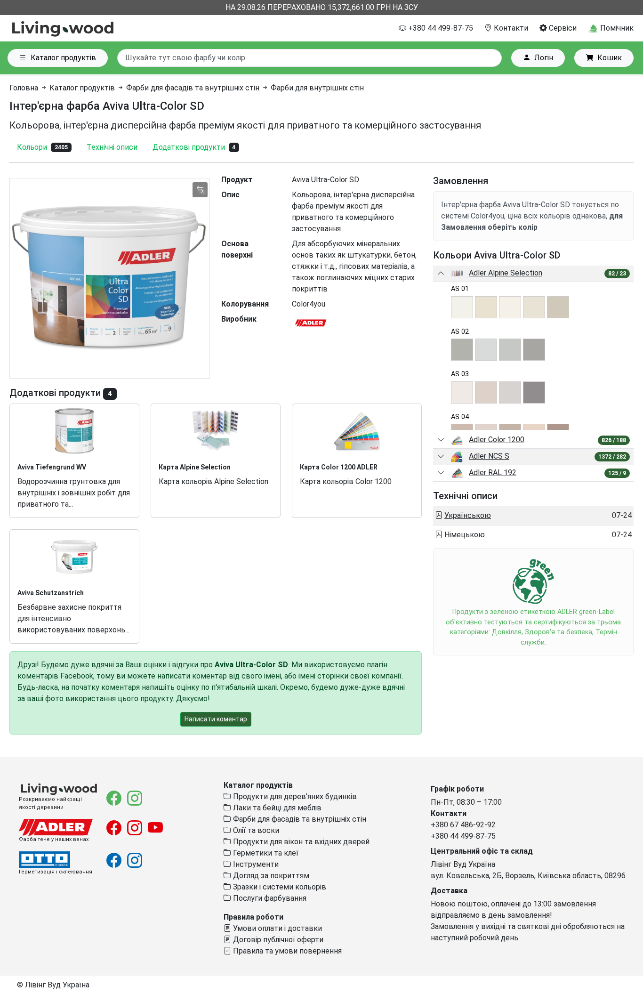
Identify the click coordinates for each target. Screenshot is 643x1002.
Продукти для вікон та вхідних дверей (300, 841)
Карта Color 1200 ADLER (339, 467)
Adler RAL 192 (492, 472)
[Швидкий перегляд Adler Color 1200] (441, 440)
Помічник (616, 28)
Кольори (42, 147)
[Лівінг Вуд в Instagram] (134, 801)
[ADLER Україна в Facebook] (114, 830)
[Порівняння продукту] (200, 190)
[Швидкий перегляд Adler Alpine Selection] (441, 273)
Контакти (510, 28)
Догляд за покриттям (270, 875)
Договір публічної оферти (277, 939)
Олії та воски (255, 830)
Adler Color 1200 (496, 439)
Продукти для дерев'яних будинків (294, 796)
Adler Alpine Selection (505, 272)
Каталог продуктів (63, 57)
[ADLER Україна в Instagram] (135, 830)
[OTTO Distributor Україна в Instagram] (134, 863)
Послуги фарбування (268, 898)
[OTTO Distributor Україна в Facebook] (114, 863)
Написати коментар (216, 719)
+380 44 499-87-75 (439, 28)
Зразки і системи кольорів (278, 886)
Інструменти (255, 864)
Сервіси (562, 28)
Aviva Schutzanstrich (50, 593)
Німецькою (464, 534)
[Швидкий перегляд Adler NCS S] (441, 457)
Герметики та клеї (264, 852)
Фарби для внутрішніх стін (317, 87)
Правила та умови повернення (286, 950)
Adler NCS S (489, 456)
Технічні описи (112, 147)
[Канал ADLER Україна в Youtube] (155, 830)
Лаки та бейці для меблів (276, 807)
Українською (467, 515)
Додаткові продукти (194, 147)
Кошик (609, 57)
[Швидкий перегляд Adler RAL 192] (441, 473)
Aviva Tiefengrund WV (51, 467)
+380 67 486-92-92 (463, 824)
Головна (23, 87)
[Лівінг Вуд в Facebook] (114, 801)
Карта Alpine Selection (195, 467)
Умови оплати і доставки (276, 928)
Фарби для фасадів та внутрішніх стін (192, 87)
